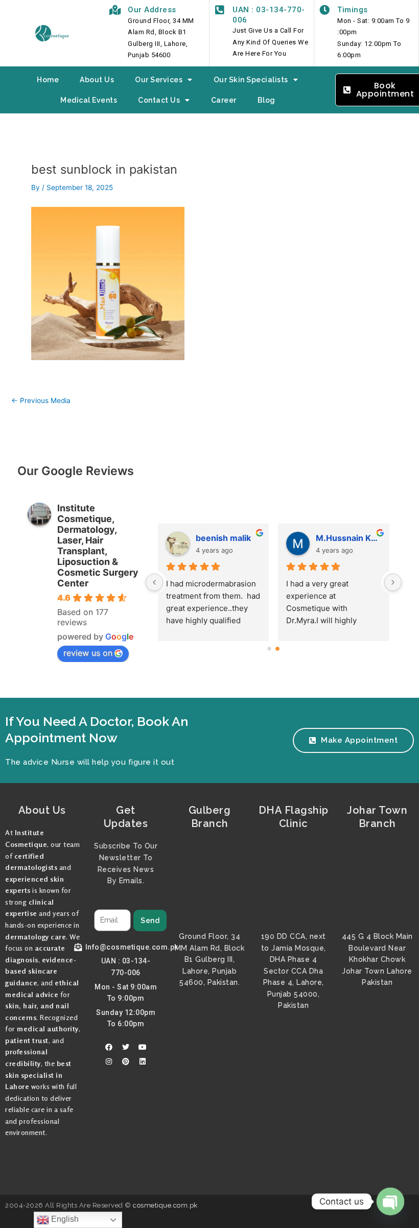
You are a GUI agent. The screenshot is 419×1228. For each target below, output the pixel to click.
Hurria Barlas (342, 538)
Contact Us (159, 100)
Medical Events (88, 100)
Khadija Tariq (221, 538)
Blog (266, 100)
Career (224, 100)
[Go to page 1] (278, 649)
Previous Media (41, 401)
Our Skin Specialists (251, 80)
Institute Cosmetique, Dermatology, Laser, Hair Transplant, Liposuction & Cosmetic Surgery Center (97, 545)
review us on (87, 653)
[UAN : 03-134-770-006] (220, 10)
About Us (97, 80)
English (64, 1219)
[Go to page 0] (269, 648)
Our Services (158, 80)
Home (48, 80)
